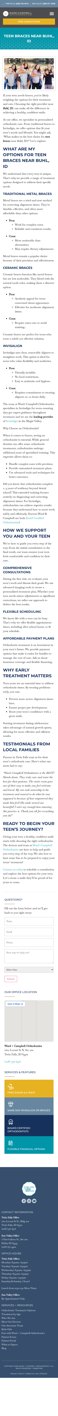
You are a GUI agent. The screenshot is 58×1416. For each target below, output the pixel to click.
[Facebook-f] (24, 1201)
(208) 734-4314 (12, 1061)
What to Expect (9, 1344)
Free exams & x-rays (21, 1092)
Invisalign (12, 421)
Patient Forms (8, 1337)
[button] (51, 13)
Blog (3, 1348)
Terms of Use (32, 1374)
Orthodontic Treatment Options (18, 1310)
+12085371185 (37, 1368)
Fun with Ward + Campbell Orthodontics (23, 1333)
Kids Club (6, 1329)
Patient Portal (8, 1340)
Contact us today (13, 869)
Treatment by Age (11, 1314)
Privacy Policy (17, 1374)
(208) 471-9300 (8, 1246)
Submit (11, 978)
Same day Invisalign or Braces (28, 1110)
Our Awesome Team (12, 1325)
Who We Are (8, 1318)
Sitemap (43, 1374)
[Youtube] (34, 1201)
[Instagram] (29, 1201)
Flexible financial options (26, 1149)
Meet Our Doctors (11, 1321)
